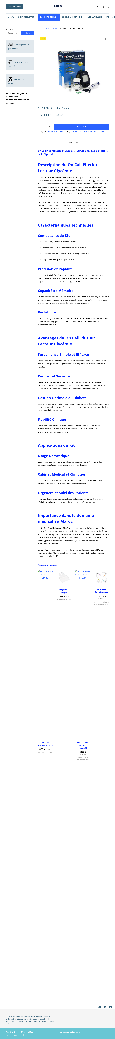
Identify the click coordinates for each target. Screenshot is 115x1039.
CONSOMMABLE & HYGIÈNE (72, 17)
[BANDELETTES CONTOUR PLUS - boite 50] (83, 654)
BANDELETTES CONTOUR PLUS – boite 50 (83, 745)
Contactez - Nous (14, 6)
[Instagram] (105, 1007)
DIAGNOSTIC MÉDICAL (48, 17)
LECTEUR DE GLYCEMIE (82, 131)
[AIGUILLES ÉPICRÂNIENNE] (101, 577)
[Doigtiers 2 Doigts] (64, 577)
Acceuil (11, 17)
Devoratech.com (21, 1035)
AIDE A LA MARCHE (95, 17)
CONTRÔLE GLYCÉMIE (83, 758)
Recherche (10, 29)
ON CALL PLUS (99, 131)
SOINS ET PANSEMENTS (101, 604)
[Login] (103, 7)
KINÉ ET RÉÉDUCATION (26, 17)
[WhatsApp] (99, 1007)
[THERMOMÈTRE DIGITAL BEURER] (45, 654)
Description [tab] (73, 142)
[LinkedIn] (110, 1007)
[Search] (98, 7)
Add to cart (81, 127)
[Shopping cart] (108, 7)
